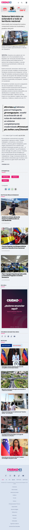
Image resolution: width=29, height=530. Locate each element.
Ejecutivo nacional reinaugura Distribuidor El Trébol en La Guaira (14, 390)
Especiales (14, 506)
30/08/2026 (6, 223)
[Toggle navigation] (26, 3)
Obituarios (14, 512)
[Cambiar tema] (18, 2)
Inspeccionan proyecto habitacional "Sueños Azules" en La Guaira (14, 412)
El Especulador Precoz (14, 504)
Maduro (5, 180)
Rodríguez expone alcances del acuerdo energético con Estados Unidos (12, 367)
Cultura (14, 495)
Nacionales (14, 489)
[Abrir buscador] (21, 2)
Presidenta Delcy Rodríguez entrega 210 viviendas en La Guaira (12, 435)
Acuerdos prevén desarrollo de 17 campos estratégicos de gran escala (13, 458)
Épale (13, 479)
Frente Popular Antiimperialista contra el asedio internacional (14, 247)
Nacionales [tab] (18, 345)
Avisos (14, 501)
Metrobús (5, 177)
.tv (6, 479)
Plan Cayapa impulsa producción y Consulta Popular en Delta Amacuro (14, 275)
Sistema (15, 177)
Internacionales (14, 492)
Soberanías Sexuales (14, 526)
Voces (14, 498)
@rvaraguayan (11, 112)
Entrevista (14, 521)
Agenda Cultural (14, 523)
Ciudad (14, 518)
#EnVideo (8, 107)
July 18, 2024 (21, 135)
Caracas (14, 487)
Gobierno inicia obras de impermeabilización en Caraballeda (11, 218)
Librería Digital (14, 509)
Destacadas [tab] (7, 345)
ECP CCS (25, 479)
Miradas (14, 515)
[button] (14, 309)
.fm (9, 479)
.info (3, 479)
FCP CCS (19, 479)
